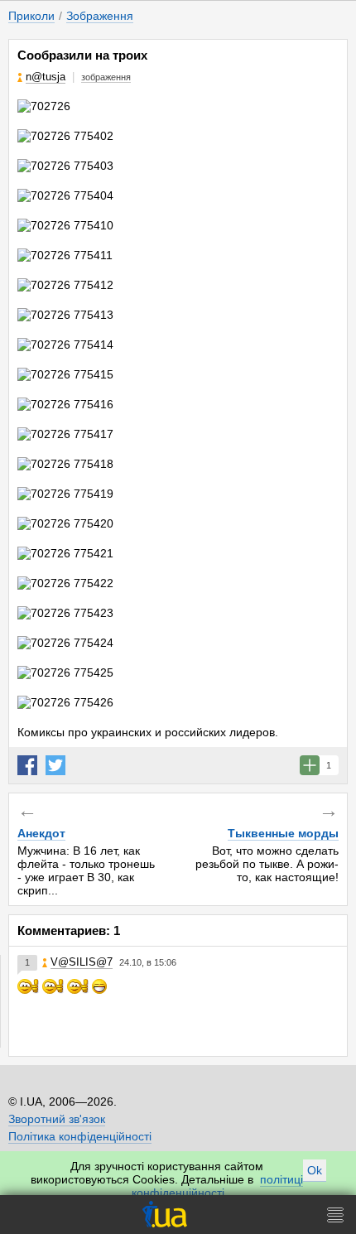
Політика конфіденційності (80, 1136)
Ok (314, 1170)
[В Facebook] (27, 765)
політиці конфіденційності (217, 1186)
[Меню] (335, 1214)
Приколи (31, 15)
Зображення (99, 15)
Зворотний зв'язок (56, 1119)
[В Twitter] (55, 765)
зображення (106, 77)
